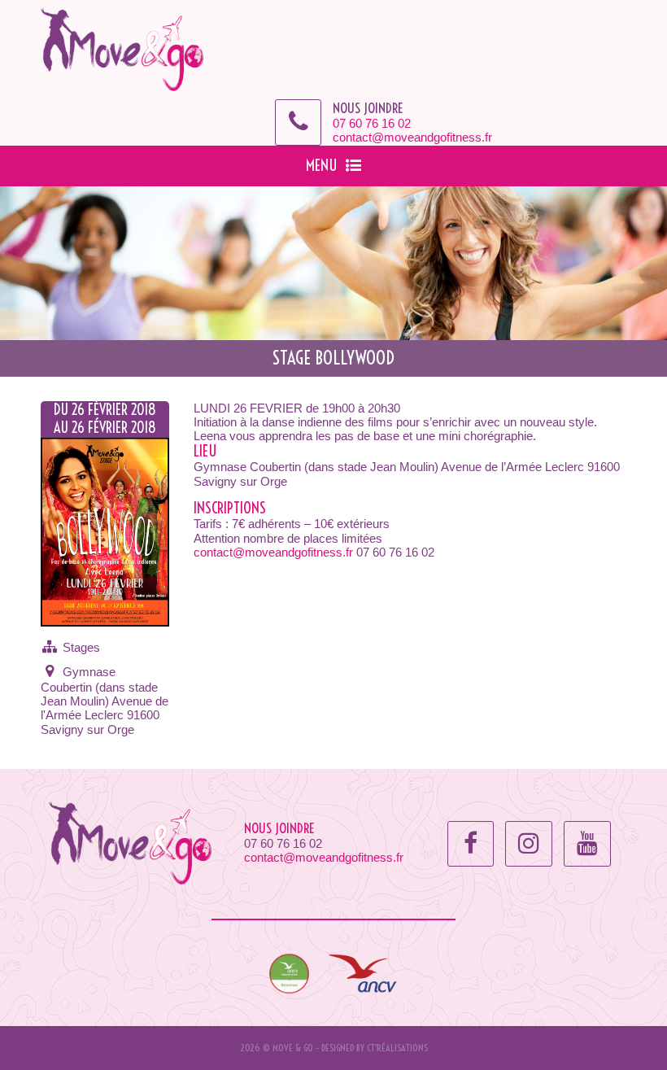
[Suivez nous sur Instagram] (528, 843)
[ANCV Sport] (289, 972)
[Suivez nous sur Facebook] (470, 843)
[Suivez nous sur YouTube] (587, 843)
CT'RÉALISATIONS (397, 1048)
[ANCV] (364, 972)
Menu (322, 165)
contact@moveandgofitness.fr (412, 137)
